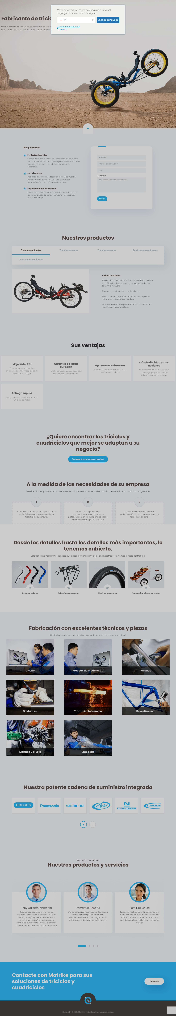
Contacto (154, 981)
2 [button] (92, 824)
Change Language (108, 19)
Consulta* (101, 175)
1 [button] (83, 824)
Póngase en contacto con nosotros (88, 459)
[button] (82, 946)
